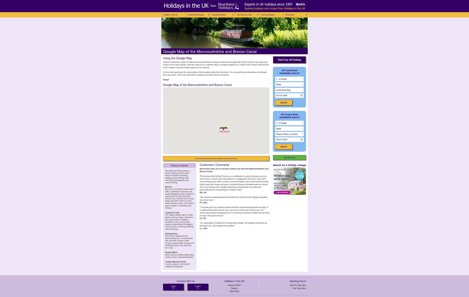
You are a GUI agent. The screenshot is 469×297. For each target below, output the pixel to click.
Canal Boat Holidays (196, 15)
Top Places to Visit (244, 15)
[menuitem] (173, 14)
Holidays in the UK (170, 15)
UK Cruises (290, 15)
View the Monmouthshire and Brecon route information (216, 158)
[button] (223, 128)
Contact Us (198, 287)
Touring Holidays (267, 15)
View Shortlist (289, 158)
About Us (173, 287)
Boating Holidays (219, 15)
